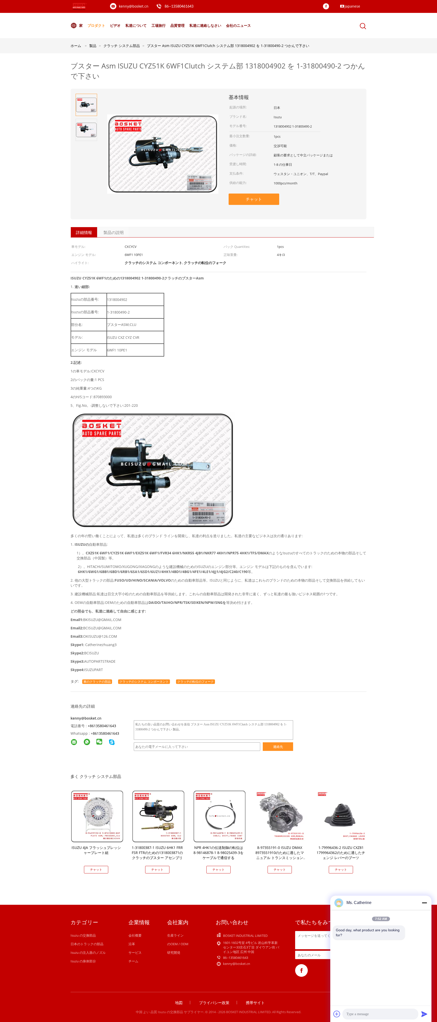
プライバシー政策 (214, 1002)
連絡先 (278, 746)
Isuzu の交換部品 (83, 935)
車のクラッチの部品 (97, 681)
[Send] (424, 1013)
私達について (136, 25)
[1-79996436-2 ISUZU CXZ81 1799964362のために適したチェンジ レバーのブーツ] (341, 816)
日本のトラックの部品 (87, 944)
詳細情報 (84, 232)
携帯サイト (255, 1002)
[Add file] (336, 1013)
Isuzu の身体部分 (83, 961)
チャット (254, 199)
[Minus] (424, 903)
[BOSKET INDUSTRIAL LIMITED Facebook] (327, 6)
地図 (179, 1002)
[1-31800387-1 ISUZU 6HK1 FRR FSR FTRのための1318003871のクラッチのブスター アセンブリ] (158, 816)
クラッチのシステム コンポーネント (144, 681)
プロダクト (96, 25)
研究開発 (173, 952)
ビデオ (115, 25)
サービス (135, 952)
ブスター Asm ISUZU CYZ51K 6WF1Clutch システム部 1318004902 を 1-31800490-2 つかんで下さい (228, 45)
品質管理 (177, 25)
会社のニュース (238, 25)
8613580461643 (106, 733)
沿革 (131, 944)
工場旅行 (158, 25)
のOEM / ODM (177, 944)
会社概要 (135, 935)
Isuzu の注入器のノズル (88, 952)
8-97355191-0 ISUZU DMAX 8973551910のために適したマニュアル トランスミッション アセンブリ (279, 855)
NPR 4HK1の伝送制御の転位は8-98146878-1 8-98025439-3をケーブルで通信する (218, 852)
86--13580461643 (179, 6)
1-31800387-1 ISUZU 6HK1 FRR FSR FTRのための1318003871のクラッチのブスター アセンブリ (157, 852)
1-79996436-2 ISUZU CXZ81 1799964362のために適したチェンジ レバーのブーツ (341, 852)
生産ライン (175, 935)
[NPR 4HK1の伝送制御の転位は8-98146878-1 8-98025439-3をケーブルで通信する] (219, 816)
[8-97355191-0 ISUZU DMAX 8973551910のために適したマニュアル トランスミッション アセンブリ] (280, 816)
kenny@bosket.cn (133, 6)
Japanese (352, 6)
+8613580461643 (102, 725)
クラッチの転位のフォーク (195, 681)
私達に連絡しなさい (205, 25)
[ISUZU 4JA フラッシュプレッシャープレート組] (97, 816)
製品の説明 (113, 232)
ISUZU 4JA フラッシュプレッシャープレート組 (96, 850)
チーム (133, 961)
